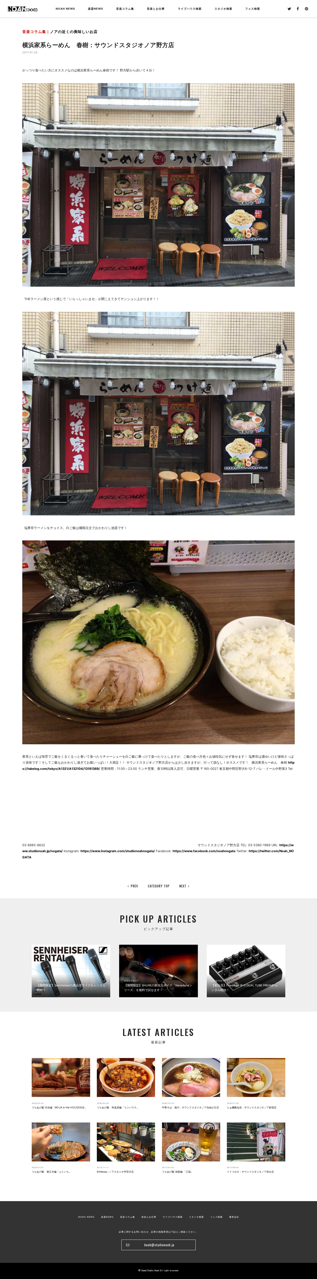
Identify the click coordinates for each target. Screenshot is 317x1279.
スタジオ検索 (196, 1217)
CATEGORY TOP (159, 885)
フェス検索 (216, 1217)
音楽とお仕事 (148, 1217)
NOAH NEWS (65, 8)
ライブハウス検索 (173, 1217)
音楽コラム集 (125, 8)
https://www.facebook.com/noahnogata (204, 851)
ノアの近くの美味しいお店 (74, 31)
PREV (134, 885)
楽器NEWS (95, 8)
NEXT (182, 885)
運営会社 (234, 1217)
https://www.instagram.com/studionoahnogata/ (117, 851)
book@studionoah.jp (159, 1245)
